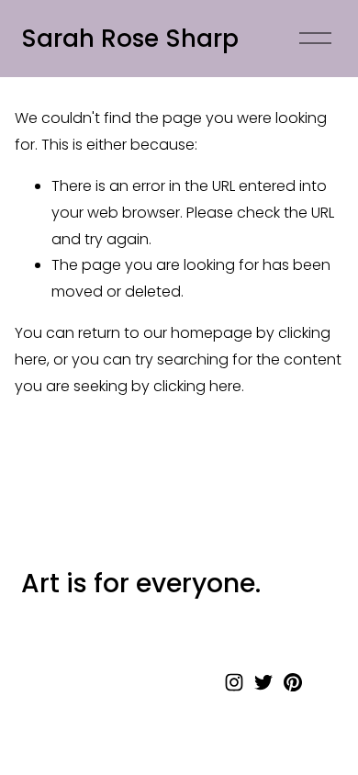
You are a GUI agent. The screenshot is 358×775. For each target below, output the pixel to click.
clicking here (197, 386)
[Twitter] (263, 682)
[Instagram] (234, 682)
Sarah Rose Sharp (130, 38)
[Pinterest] (293, 682)
